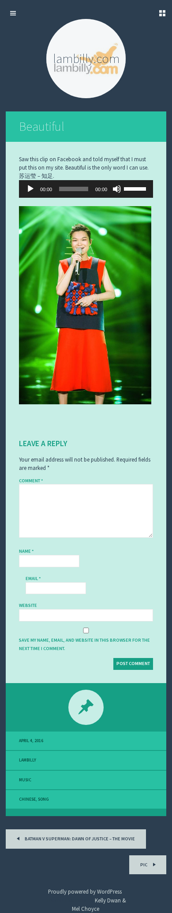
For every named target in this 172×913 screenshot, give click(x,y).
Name (26, 551)
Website (28, 605)
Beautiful (41, 126)
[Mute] (116, 189)
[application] (86, 189)
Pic (144, 865)
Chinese (27, 799)
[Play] (30, 189)
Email (33, 578)
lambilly (27, 760)
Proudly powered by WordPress (85, 891)
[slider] (136, 188)
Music (25, 780)
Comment (31, 481)
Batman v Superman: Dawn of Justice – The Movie (79, 839)
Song (43, 799)
